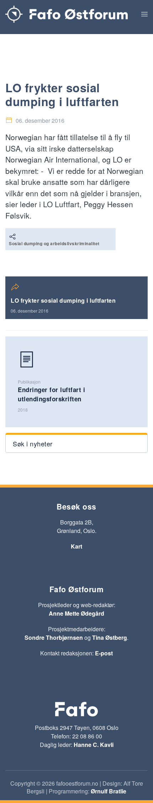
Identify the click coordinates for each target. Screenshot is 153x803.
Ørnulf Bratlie (108, 791)
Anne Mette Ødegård (76, 613)
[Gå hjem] (66, 14)
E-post (104, 653)
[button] (144, 14)
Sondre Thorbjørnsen (54, 637)
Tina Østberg (109, 637)
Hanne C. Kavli (94, 745)
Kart (76, 546)
